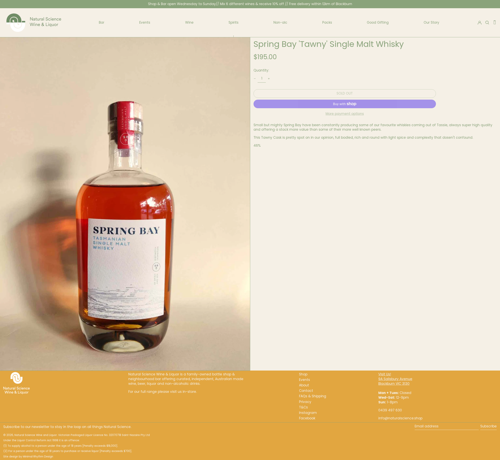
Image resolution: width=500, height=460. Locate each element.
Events (304, 379)
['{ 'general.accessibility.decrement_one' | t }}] (255, 78)
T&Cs (303, 407)
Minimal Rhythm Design (38, 456)
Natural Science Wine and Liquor (35, 435)
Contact (306, 390)
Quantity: (261, 70)
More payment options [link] (345, 114)
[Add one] (269, 78)
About (304, 385)
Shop (303, 374)
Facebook (307, 418)
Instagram (308, 412)
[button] (495, 22)
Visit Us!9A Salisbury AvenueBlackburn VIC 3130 (395, 379)
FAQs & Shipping (312, 396)
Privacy (305, 401)
